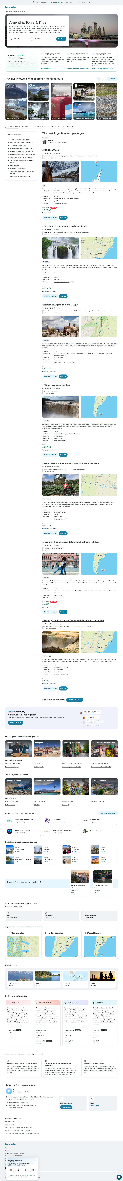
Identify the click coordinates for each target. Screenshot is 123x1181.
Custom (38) (65, 805)
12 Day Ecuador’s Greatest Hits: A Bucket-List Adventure (22, 1133)
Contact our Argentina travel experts (20, 176)
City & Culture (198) (39, 801)
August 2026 (11, 1030)
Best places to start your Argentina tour (21, 151)
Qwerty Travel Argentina (60, 440)
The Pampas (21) (39, 767)
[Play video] (16, 101)
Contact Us (8, 1150)
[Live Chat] (119, 1177)
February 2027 (69, 1041)
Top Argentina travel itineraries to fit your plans (22, 161)
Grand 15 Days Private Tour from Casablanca (18, 1127)
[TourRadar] (11, 7)
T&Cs (26, 1175)
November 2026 (40, 1041)
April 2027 (96, 1035)
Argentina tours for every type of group (21, 157)
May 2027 (96, 1041)
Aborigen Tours (58, 597)
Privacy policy (32, 1175)
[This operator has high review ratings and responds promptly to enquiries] (64, 597)
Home (6, 11)
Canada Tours (9, 1124)
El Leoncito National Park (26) (99, 763)
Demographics (14, 165)
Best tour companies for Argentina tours (22, 148)
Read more (95, 65)
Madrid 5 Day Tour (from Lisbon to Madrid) (17, 1130)
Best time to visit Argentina (18, 168)
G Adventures (57, 203)
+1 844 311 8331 (95, 1106)
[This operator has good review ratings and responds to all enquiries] (72, 282)
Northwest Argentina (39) (12, 763)
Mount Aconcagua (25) (12, 767)
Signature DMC (58, 519)
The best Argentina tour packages (20, 139)
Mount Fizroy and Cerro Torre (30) (72, 763)
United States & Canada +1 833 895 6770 (16, 1153)
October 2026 (40, 1035)
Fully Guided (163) (67, 801)
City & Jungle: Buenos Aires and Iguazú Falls (78, 68)
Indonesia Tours (10, 1121)
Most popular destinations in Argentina (21, 142)
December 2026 (69, 1030)
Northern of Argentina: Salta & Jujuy (102, 68)
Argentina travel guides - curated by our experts (22, 172)
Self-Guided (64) (10, 805)
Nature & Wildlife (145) (97, 801)
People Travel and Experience (61, 282)
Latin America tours (13, 11)
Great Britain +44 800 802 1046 (13, 1155)
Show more (10, 1024)
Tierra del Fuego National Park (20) (101, 767)
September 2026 (41, 1030)
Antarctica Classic (46, 68)
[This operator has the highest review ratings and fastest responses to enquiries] (64, 203)
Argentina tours (21, 11)
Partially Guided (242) (11, 801)
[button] (80, 213)
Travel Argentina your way (18, 145)
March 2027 (96, 1030)
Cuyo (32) (37, 763)
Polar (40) (37, 805)
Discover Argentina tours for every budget (22, 154)
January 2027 (69, 1035)
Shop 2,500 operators (41, 2)
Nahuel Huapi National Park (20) (72, 767)
